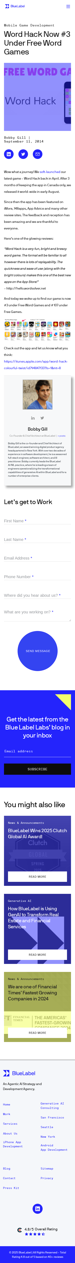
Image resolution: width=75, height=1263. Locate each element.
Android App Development (54, 1147)
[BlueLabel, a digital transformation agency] (15, 6)
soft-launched (50, 172)
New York (48, 1136)
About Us (10, 1133)
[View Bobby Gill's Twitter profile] (42, 418)
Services (10, 1123)
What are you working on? (28, 612)
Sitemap (47, 1168)
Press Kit (11, 1188)
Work (6, 1114)
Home (6, 1104)
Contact (9, 1178)
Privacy (47, 1178)
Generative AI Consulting (52, 1105)
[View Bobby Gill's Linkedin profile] (32, 418)
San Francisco (52, 1117)
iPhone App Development (13, 1144)
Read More (37, 876)
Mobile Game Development (29, 25)
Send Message (38, 651)
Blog (6, 1168)
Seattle (47, 1127)
